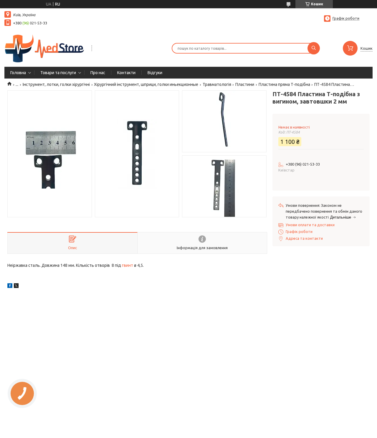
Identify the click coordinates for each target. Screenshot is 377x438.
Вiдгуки (155, 73)
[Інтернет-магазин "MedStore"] (45, 47)
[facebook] (9, 286)
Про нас (97, 73)
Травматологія (217, 84)
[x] (16, 286)
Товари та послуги (58, 73)
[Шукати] (313, 48)
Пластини (244, 84)
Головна (18, 73)
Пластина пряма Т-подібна (284, 84)
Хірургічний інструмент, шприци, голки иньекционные (146, 84)
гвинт (127, 265)
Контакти (126, 73)
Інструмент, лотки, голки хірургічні (56, 84)
